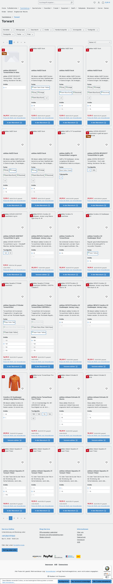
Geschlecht (35, 30)
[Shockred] (77, 93)
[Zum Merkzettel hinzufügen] (22, 62)
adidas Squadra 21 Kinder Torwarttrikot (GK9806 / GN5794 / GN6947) (41, 306)
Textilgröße (92, 30)
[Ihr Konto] (99, 2)
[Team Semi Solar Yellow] (40, 88)
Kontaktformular (18, 545)
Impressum (81, 540)
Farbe (19, 34)
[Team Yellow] (92, 253)
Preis (29, 34)
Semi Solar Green (66, 170)
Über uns (80, 532)
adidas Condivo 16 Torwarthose (66, 237)
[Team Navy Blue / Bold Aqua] (42, 328)
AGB (78, 542)
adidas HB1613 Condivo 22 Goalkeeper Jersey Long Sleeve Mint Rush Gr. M (97, 306)
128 (33, 414)
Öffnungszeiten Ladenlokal (48, 532)
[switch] (107, 577)
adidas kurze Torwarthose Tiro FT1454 (41, 398)
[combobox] (54, 2)
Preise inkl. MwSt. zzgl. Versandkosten (14, 118)
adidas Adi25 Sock (38, 70)
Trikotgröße (7, 34)
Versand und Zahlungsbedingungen (51, 535)
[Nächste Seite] (21, 42)
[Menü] (110, 566)
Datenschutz (81, 537)
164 (50, 414)
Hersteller (6, 30)
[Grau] (34, 93)
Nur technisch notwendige (81, 581)
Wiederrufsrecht (44, 537)
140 (6, 253)
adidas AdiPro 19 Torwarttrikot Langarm (68, 154)
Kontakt (79, 535)
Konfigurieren (64, 581)
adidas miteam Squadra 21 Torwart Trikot (13, 472)
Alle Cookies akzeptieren (101, 581)
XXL (94, 170)
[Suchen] (71, 2)
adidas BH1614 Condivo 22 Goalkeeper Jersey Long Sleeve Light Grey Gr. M (41, 237)
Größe (47, 30)
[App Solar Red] (9, 322)
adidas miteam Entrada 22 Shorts (69, 398)
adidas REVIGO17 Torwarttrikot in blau (11, 71)
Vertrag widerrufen (9, 550)
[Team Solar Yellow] (10, 333)
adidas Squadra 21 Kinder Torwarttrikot (13, 306)
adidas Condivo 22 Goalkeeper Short (94, 237)
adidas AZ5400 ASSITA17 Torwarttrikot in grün (13, 237)
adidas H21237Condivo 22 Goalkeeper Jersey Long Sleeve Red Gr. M (69, 306)
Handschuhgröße (61, 30)
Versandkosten (51, 571)
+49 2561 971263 (8, 536)
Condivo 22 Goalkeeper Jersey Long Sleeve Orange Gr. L (14, 398)
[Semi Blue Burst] (37, 98)
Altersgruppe (20, 30)
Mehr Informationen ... (8, 582)
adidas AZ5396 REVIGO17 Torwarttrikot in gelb (97, 154)
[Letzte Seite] (24, 42)
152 (44, 414)
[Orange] (40, 93)
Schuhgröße (77, 30)
